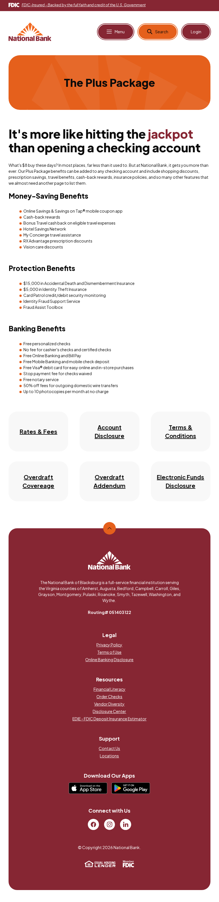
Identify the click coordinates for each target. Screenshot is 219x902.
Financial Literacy (109, 689)
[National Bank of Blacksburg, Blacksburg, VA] (30, 31)
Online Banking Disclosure (109, 659)
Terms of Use (109, 652)
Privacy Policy (109, 644)
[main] (109, 283)
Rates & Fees (38, 431)
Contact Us (109, 748)
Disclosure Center (109, 711)
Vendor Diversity (109, 703)
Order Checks (109, 696)
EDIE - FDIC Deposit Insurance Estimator (109, 718)
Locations (109, 755)
